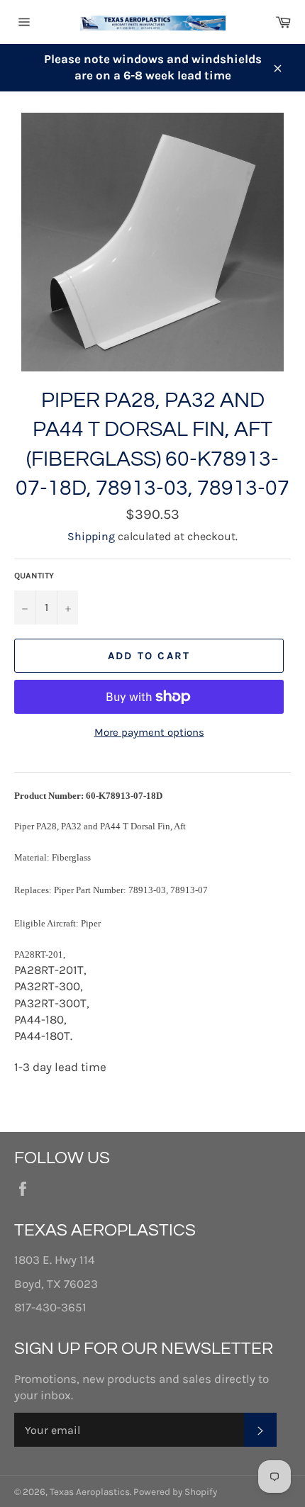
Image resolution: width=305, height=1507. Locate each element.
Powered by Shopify (175, 1491)
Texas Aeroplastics (90, 1491)
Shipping (91, 536)
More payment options (149, 732)
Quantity (34, 576)
